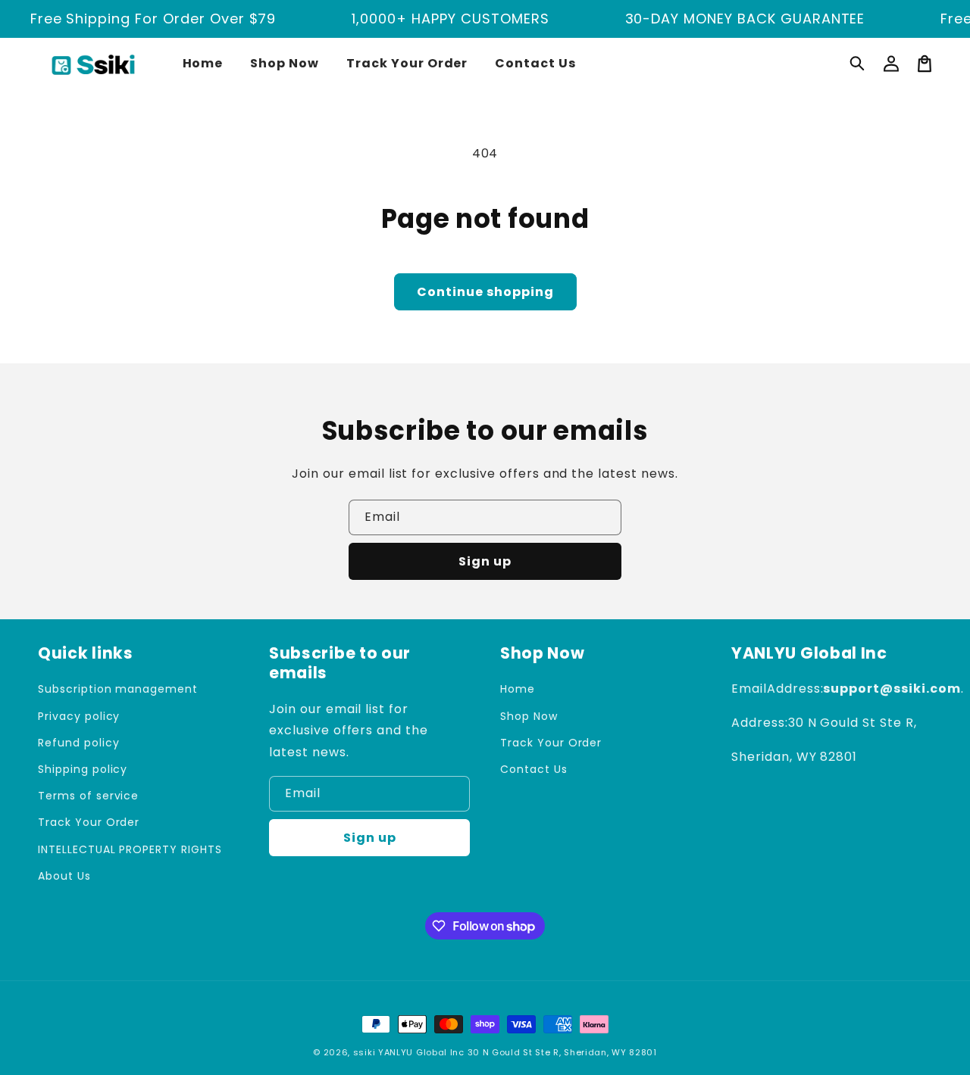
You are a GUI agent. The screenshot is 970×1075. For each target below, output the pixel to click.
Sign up (485, 561)
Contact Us (534, 769)
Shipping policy (82, 769)
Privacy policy (79, 716)
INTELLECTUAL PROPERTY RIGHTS (130, 849)
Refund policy (78, 742)
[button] (858, 63)
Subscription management (118, 688)
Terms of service (88, 795)
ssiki (364, 1052)
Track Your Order (88, 822)
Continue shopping (485, 292)
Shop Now (529, 716)
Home (517, 688)
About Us (64, 875)
